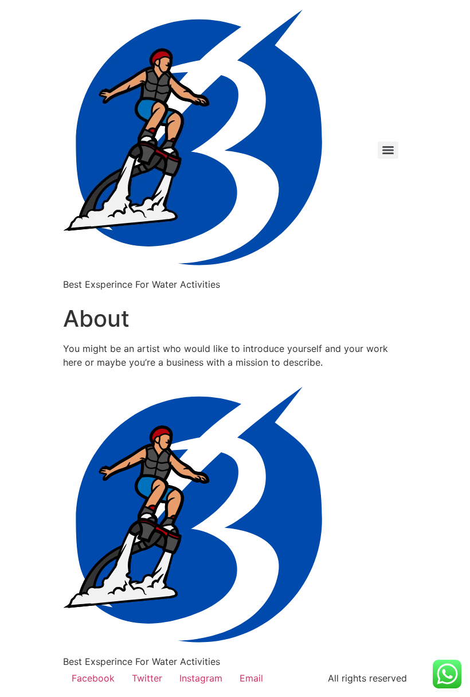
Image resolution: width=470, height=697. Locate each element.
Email (251, 678)
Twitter (147, 678)
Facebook (93, 678)
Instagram (200, 678)
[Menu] (388, 150)
